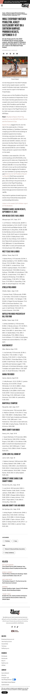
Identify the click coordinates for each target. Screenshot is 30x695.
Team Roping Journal (7, 641)
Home (3, 13)
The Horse (4, 646)
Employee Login (5, 677)
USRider (3, 665)
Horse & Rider (5, 643)
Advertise (4, 675)
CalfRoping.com (5, 648)
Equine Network (5, 673)
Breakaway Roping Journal (8, 639)
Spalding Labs (5, 663)
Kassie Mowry (6, 125)
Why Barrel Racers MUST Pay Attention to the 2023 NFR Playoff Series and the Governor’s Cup (14, 119)
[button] (3, 53)
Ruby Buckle (4, 658)
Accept (4, 692)
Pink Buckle (4, 656)
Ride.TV (3, 660)
